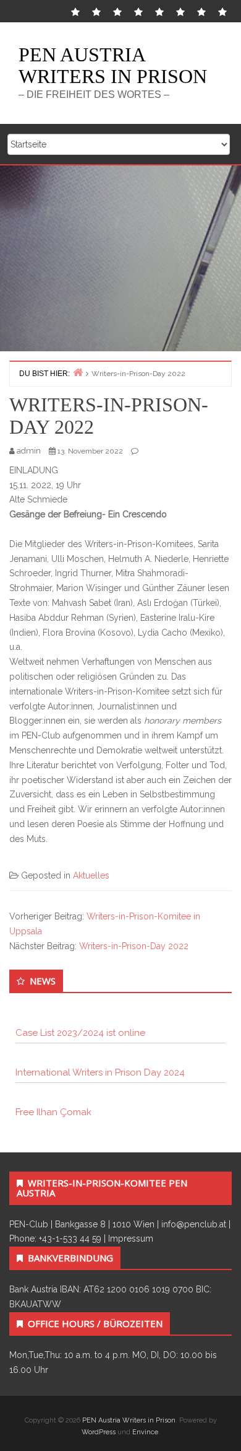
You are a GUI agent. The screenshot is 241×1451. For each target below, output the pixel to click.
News (43, 981)
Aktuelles (91, 875)
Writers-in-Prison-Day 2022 (133, 946)
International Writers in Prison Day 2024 (100, 1072)
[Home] (78, 372)
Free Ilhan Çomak (53, 1112)
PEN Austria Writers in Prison (113, 65)
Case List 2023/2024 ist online (80, 1032)
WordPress (99, 1432)
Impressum (130, 1238)
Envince (145, 1432)
